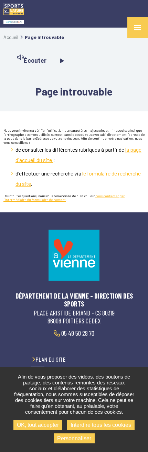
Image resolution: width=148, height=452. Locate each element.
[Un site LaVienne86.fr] (13, 22)
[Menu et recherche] (137, 27)
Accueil (10, 37)
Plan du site (50, 359)
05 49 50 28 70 (77, 333)
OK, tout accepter (38, 425)
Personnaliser (74, 438)
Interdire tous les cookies (101, 425)
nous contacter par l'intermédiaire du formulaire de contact (64, 198)
